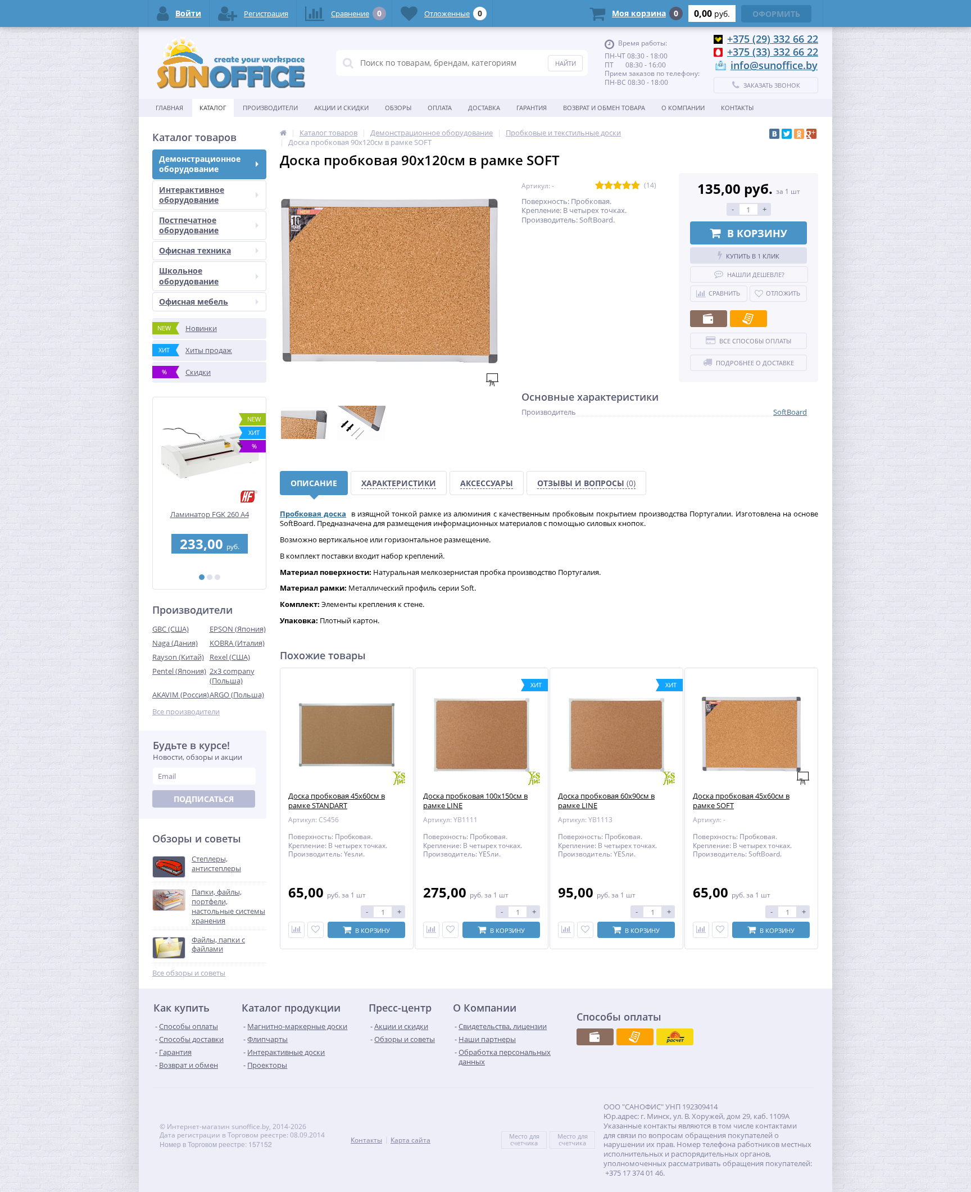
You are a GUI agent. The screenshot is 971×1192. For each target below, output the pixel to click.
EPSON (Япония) (238, 629)
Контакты (737, 107)
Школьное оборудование (189, 275)
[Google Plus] (811, 134)
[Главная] (283, 133)
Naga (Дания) (175, 643)
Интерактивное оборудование (191, 194)
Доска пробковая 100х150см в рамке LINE (475, 800)
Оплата (440, 107)
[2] (209, 577)
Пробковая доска (313, 514)
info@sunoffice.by (774, 65)
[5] (635, 185)
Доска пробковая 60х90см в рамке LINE (606, 800)
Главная (169, 107)
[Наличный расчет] (708, 318)
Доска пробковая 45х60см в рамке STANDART (336, 800)
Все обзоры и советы (188, 973)
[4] (626, 185)
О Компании (683, 107)
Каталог (212, 107)
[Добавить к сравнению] (296, 930)
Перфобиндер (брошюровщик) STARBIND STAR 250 (211, 519)
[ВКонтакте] (774, 134)
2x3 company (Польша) (232, 676)
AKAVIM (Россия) (180, 695)
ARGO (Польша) (237, 695)
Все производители (186, 712)
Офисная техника (195, 250)
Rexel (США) (230, 657)
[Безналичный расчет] (748, 318)
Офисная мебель (193, 301)
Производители (270, 107)
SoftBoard (790, 412)
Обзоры (398, 107)
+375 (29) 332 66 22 (772, 39)
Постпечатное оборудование (189, 225)
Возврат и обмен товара (604, 107)
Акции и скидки (341, 107)
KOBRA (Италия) (237, 643)
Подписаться (204, 799)
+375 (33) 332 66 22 (772, 51)
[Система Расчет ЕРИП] (674, 1036)
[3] (217, 577)
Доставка (484, 107)
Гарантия (531, 107)
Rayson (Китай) (178, 657)
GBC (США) (170, 629)
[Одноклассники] (799, 134)
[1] (202, 577)
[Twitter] (787, 134)
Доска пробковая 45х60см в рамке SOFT (741, 800)
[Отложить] (315, 930)
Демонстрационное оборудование (200, 163)
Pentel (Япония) (179, 671)
